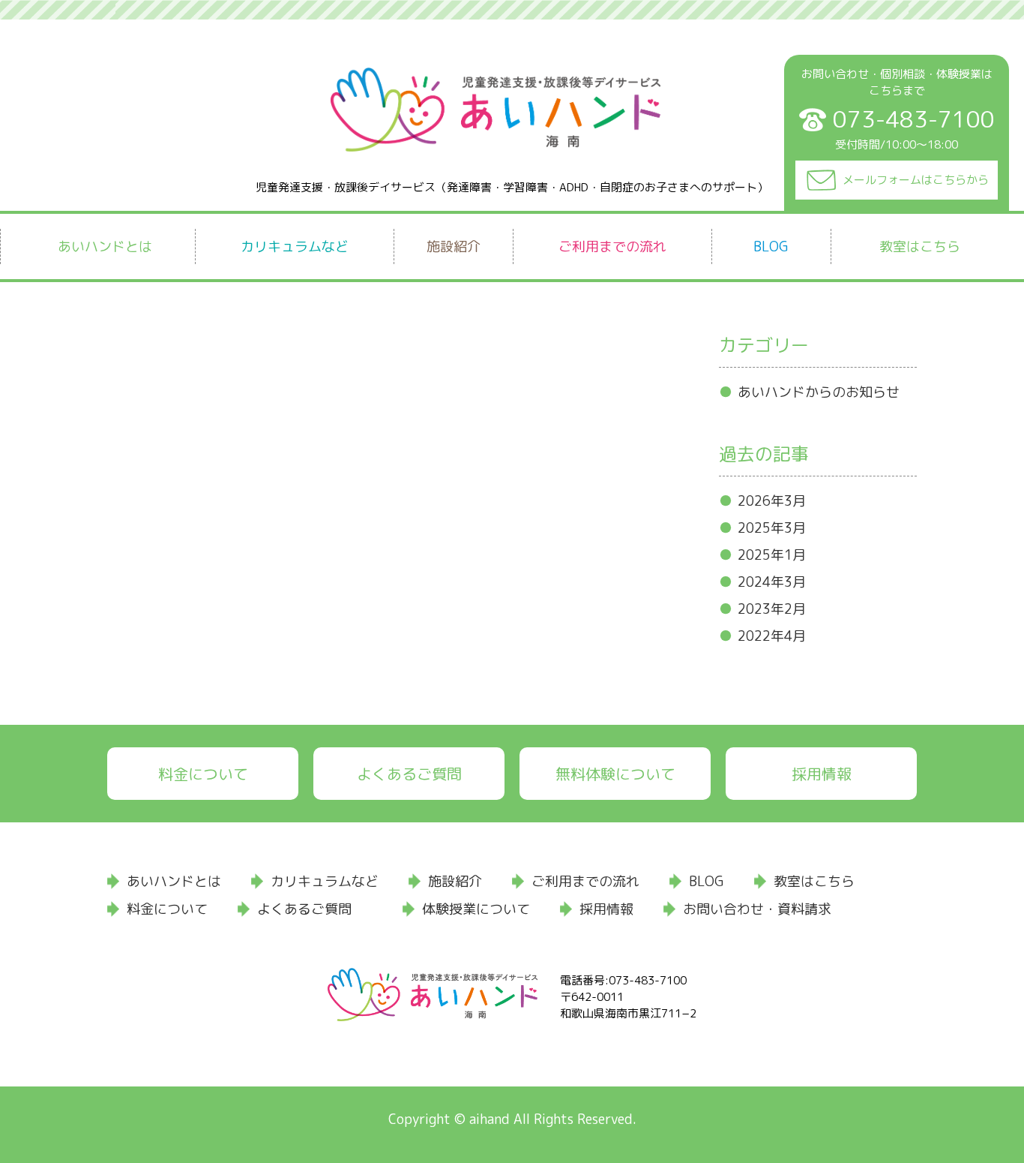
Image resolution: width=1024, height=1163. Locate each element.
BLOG (771, 246)
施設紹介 (454, 246)
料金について (203, 773)
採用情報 (822, 773)
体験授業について (476, 909)
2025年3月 (772, 527)
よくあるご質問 (409, 773)
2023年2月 (772, 609)
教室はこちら (919, 246)
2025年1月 (772, 554)
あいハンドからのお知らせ (819, 392)
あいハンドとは (105, 246)
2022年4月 (772, 636)
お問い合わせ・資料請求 (757, 909)
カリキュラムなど (295, 246)
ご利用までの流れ (612, 246)
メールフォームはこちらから (916, 180)
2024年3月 (772, 581)
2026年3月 (772, 500)
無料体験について (615, 773)
